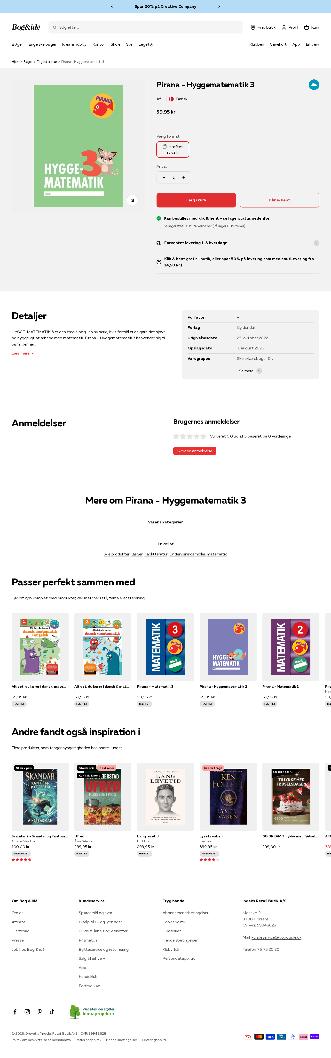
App (296, 44)
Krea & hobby (74, 44)
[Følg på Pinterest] (39, 1011)
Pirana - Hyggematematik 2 (223, 686)
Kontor (98, 44)
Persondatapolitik (179, 958)
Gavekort (278, 44)
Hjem (15, 62)
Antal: (162, 166)
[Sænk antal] (164, 177)
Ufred (79, 836)
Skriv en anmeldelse (194, 450)
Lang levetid (148, 836)
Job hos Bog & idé (28, 949)
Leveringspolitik (154, 1040)
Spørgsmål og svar (95, 912)
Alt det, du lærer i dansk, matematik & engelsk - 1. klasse (40, 686)
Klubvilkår (171, 949)
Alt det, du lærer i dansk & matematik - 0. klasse (102, 686)
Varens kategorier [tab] (165, 522)
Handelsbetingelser (180, 940)
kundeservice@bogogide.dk (276, 937)
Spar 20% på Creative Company (165, 5)
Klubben (256, 44)
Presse (18, 940)
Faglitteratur (47, 62)
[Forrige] (112, 6)
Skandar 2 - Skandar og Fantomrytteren (40, 836)
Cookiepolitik (174, 921)
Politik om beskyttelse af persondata (41, 1040)
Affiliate (18, 921)
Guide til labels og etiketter (103, 930)
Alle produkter (116, 554)
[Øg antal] (184, 177)
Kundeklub (88, 976)
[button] (21, 859)
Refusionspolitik (88, 1040)
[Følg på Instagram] (27, 1011)
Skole (115, 44)
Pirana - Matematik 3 (155, 686)
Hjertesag (21, 930)
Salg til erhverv (92, 958)
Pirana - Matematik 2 (280, 686)
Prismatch (88, 940)
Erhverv (312, 44)
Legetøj (145, 44)
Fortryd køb (89, 985)
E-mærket (172, 930)
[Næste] (219, 6)
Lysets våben (211, 836)
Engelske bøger (42, 44)
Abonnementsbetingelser (185, 912)
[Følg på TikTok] (52, 1011)
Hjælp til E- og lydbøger (100, 921)
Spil (129, 44)
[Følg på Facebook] (15, 1011)
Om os (18, 912)
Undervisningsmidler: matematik (198, 554)
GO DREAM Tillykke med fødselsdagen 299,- (290, 836)
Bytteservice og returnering (104, 949)
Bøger (17, 44)
